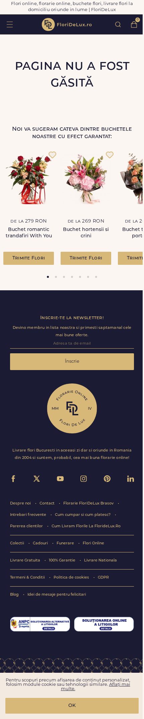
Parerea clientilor (27, 526)
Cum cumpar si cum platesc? (83, 515)
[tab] (48, 277)
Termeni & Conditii (28, 578)
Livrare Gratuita (25, 560)
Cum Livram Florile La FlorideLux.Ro (86, 526)
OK (72, 705)
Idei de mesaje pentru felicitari (56, 595)
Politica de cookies (72, 578)
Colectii (17, 543)
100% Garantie (62, 560)
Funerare (66, 543)
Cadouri (41, 543)
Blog (15, 595)
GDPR (103, 578)
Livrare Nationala (100, 560)
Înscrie (72, 361)
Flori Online (93, 543)
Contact (48, 503)
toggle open (9, 24)
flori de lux (67, 24)
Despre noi (21, 503)
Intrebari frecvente (28, 515)
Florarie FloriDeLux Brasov (89, 503)
